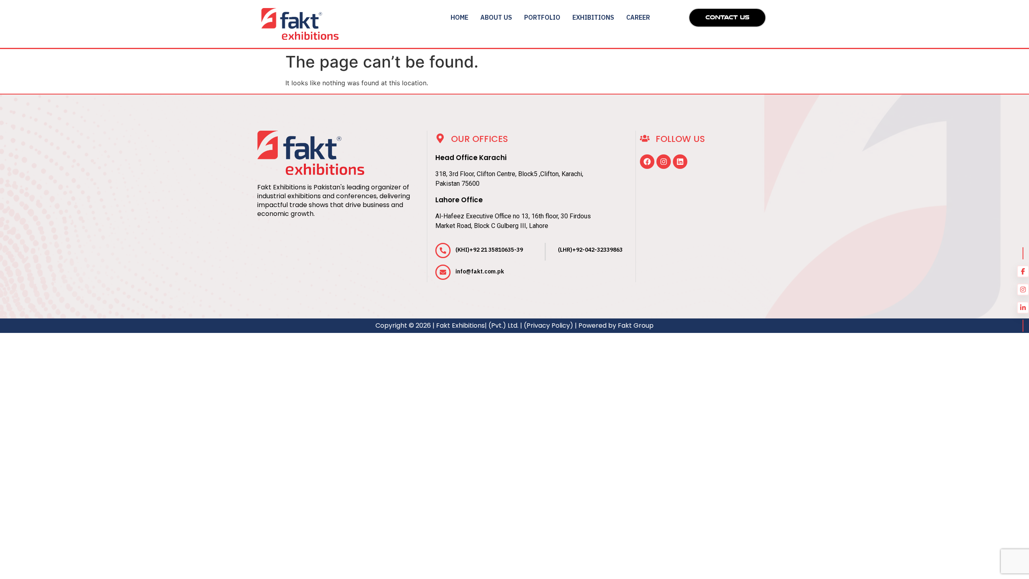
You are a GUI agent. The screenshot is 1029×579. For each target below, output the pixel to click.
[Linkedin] (680, 161)
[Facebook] (647, 161)
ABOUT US (496, 17)
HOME (459, 17)
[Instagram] (663, 161)
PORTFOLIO (542, 17)
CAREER (638, 17)
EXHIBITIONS (593, 17)
